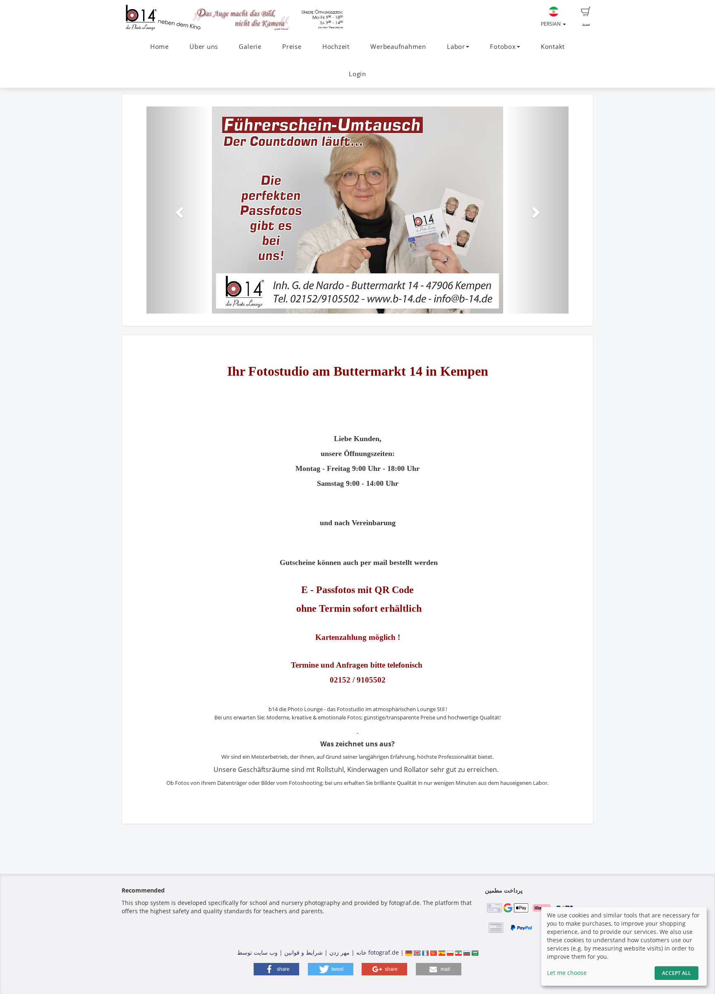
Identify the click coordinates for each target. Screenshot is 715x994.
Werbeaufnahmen (398, 46)
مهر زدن (339, 952)
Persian (551, 23)
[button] (178, 210)
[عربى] (475, 952)
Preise (292, 46)
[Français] (425, 952)
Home (159, 46)
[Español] (442, 952)
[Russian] (466, 952)
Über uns (204, 46)
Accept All (676, 973)
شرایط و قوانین (303, 952)
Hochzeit (336, 46)
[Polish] (450, 952)
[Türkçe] (433, 952)
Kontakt (553, 46)
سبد (586, 23)
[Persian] (458, 952)
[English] (417, 952)
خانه (361, 952)
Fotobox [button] (503, 46)
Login (357, 74)
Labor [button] (456, 46)
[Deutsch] (408, 952)
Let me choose (567, 973)
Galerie (250, 46)
